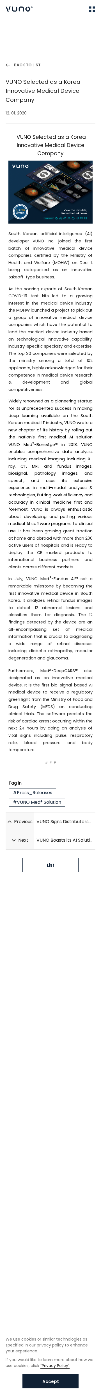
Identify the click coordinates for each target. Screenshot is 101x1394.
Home (11, 26)
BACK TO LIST (27, 65)
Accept (50, 1381)
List (50, 865)
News (28, 26)
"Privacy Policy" (55, 1365)
